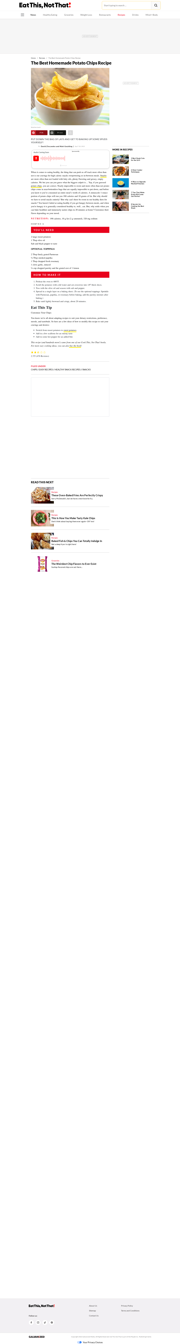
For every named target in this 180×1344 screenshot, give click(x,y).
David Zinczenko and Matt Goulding (56, 146)
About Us (93, 1306)
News (33, 14)
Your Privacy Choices (93, 1342)
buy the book (75, 345)
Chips (34, 369)
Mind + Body (152, 14)
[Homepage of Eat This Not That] (42, 1306)
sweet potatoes (70, 330)
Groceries (68, 14)
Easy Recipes (46, 369)
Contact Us (94, 1315)
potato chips (36, 185)
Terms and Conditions (130, 1310)
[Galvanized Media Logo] (37, 1337)
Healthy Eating (50, 14)
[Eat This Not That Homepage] (45, 5)
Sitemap (92, 1310)
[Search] (156, 5)
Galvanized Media (89, 1337)
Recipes (121, 14)
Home (33, 58)
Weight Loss (86, 14)
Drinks (135, 14)
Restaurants (105, 14)
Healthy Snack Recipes (67, 369)
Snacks (103, 175)
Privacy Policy (127, 1306)
